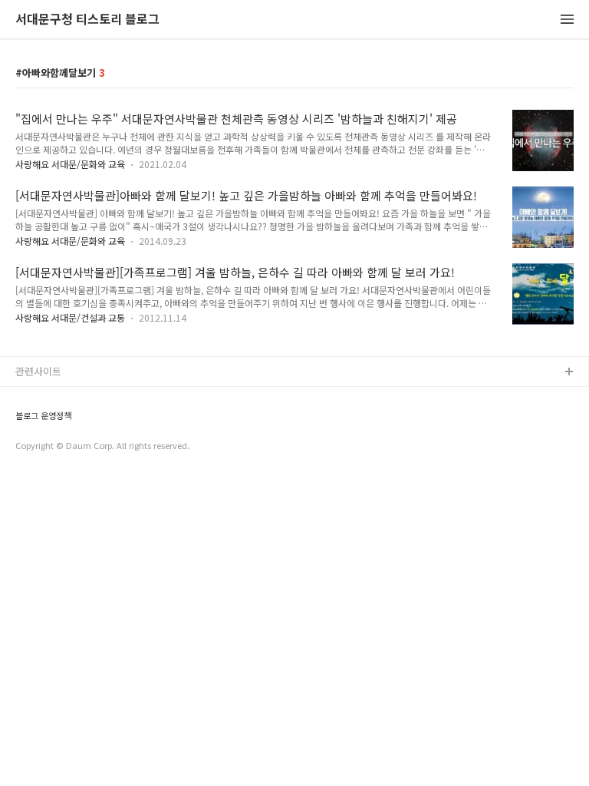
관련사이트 (38, 371)
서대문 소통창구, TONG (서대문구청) (94, 397)
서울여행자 (39, 471)
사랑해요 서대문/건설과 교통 (70, 317)
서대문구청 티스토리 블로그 (87, 20)
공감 (25, 421)
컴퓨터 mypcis (48, 446)
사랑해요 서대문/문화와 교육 (70, 163)
